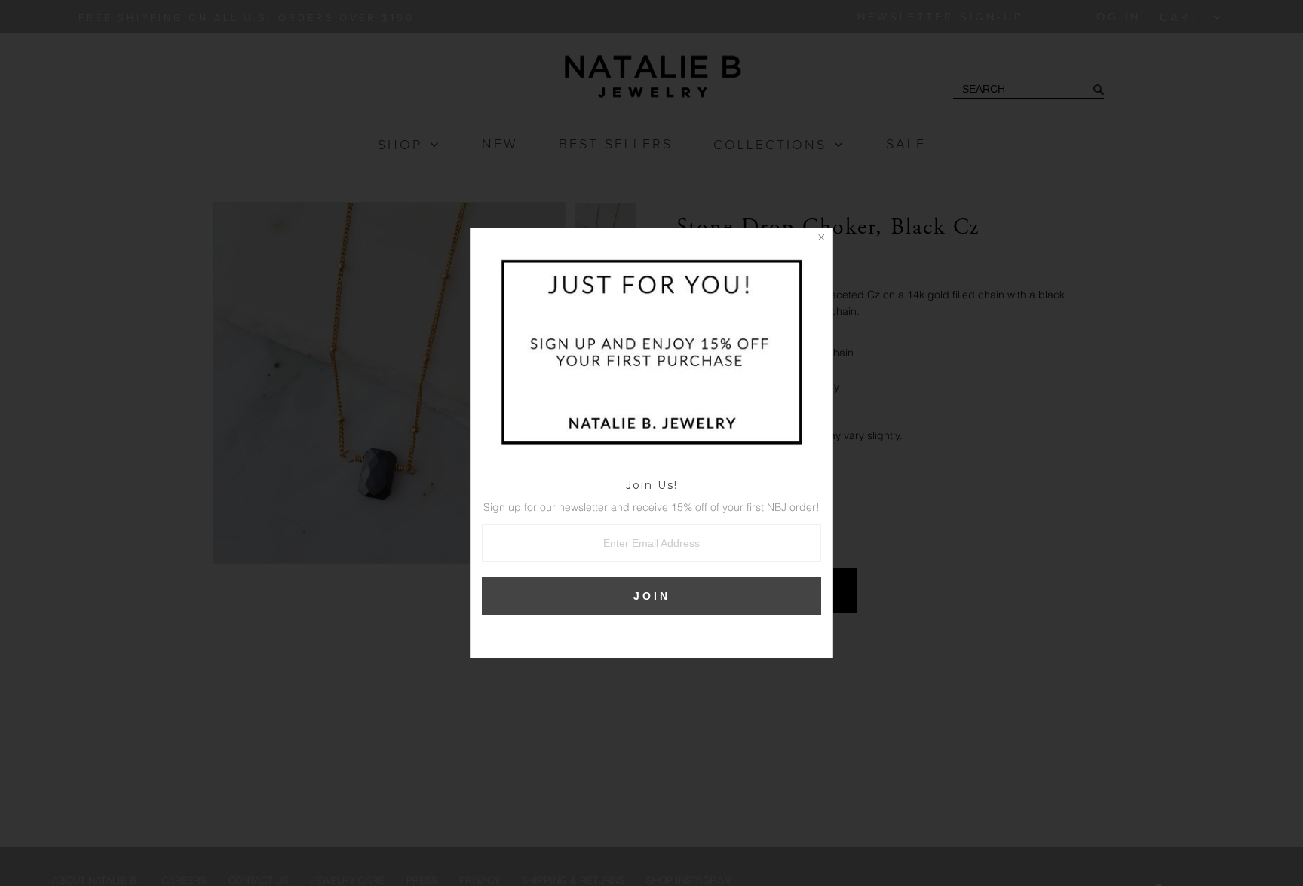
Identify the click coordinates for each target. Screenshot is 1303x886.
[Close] (821, 239)
